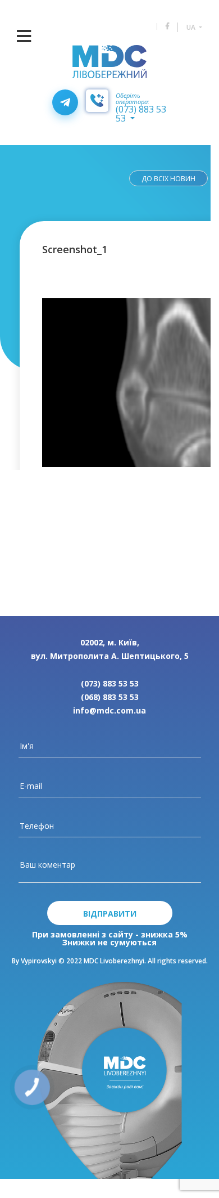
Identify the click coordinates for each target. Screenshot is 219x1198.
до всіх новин (168, 178)
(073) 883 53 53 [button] (141, 113)
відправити (109, 913)
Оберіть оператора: (132, 98)
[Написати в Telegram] (65, 102)
